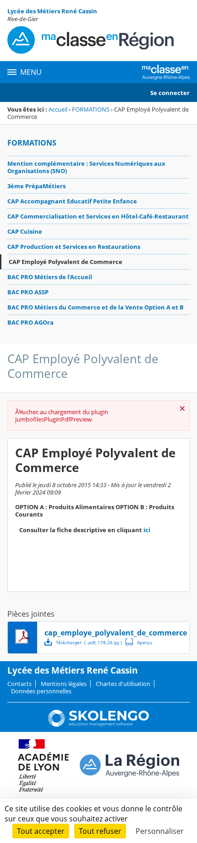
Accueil (58, 109)
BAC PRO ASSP (28, 292)
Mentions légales (64, 683)
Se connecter (170, 93)
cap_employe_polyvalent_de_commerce (115, 633)
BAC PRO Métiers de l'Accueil (49, 277)
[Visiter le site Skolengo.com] (98, 724)
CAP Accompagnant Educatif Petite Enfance (72, 201)
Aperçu (139, 642)
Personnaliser (160, 831)
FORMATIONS (90, 109)
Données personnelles (41, 691)
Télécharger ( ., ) (89, 642)
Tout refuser (100, 831)
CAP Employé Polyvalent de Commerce (65, 262)
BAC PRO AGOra (30, 322)
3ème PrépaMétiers (36, 186)
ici (146, 530)
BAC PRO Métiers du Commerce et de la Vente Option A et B (95, 307)
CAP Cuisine (24, 231)
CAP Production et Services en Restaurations (73, 246)
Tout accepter (41, 831)
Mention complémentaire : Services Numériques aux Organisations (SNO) (86, 167)
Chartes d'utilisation (123, 683)
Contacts (19, 683)
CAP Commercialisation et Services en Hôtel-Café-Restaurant (98, 216)
